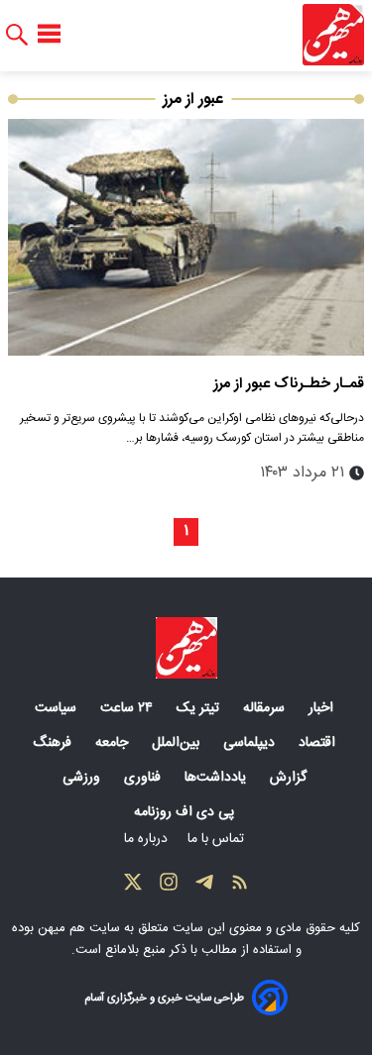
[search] (17, 35)
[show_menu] (49, 35)
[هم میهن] (333, 34)
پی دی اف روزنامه (186, 812)
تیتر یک (200, 708)
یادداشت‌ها (217, 778)
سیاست (57, 708)
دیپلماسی (251, 743)
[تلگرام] (204, 886)
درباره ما (148, 839)
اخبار (323, 708)
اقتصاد (319, 743)
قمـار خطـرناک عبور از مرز (288, 383)
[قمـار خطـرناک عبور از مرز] (186, 237)
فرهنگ (54, 743)
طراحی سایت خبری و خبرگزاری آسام (164, 998)
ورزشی (83, 778)
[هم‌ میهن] (186, 648)
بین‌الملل (177, 743)
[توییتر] (133, 886)
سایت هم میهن (79, 928)
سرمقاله (266, 708)
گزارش (290, 778)
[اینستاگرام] (169, 886)
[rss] (240, 886)
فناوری (144, 778)
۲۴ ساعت (128, 708)
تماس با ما (217, 839)
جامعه (113, 743)
